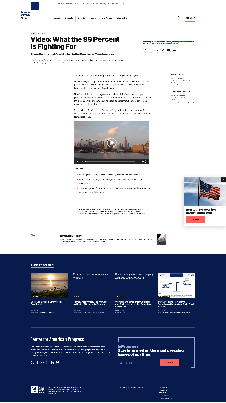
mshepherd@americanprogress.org (182, 102)
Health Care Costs (116, 4)
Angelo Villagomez (48, 312)
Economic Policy (71, 235)
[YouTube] (42, 363)
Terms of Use (163, 387)
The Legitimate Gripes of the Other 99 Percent (101, 174)
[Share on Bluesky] (162, 50)
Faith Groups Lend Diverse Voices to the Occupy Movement (108, 188)
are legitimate (134, 75)
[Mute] (142, 161)
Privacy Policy (163, 390)
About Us (122, 18)
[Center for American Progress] (35, 11)
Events (81, 18)
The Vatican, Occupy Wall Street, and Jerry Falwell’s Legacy (107, 179)
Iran (76, 4)
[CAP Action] (38, 389)
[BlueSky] (57, 363)
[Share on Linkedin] (156, 50)
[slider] (110, 161)
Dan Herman (87, 312)
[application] (111, 142)
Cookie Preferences (165, 398)
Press (93, 18)
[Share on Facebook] (151, 50)
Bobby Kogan (173, 312)
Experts (69, 18)
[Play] (77, 161)
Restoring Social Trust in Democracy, (157, 44)
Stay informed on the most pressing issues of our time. (151, 350)
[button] (112, 142)
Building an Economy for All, (183, 42)
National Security (98, 4)
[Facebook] (37, 363)
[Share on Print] (174, 50)
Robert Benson (78, 312)
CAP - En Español (164, 393)
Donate (189, 17)
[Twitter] (32, 363)
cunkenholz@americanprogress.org (182, 85)
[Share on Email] (168, 50)
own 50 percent (113, 84)
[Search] (179, 19)
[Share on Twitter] (145, 50)
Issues (56, 18)
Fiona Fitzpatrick (36, 312)
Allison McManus (184, 312)
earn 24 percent (92, 88)
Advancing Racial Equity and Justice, (157, 42)
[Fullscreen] (146, 161)
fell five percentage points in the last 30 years (112, 99)
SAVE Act (84, 4)
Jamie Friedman (163, 312)
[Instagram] (47, 363)
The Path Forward (64, 4)
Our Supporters (164, 396)
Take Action (107, 18)
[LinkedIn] (52, 363)
